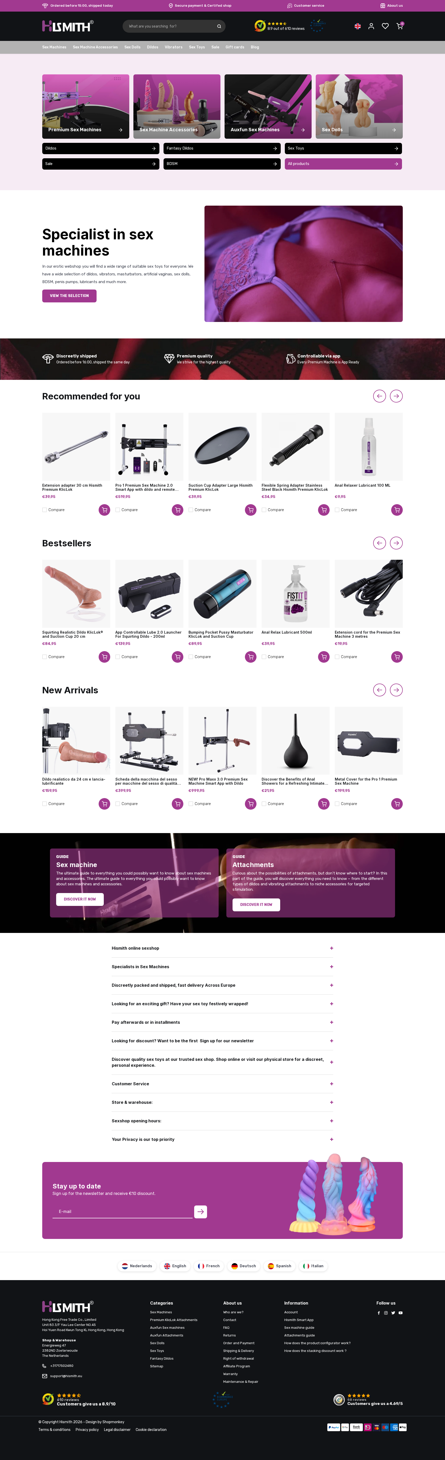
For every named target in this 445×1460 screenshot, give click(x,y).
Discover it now (80, 899)
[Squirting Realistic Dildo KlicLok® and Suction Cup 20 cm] (76, 594)
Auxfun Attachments (166, 1335)
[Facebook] (378, 1313)
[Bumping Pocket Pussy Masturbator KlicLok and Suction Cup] (222, 594)
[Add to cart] (104, 510)
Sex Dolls (132, 47)
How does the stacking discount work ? (315, 1351)
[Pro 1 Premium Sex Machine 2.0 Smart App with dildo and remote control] (149, 447)
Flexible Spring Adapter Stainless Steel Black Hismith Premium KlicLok (295, 487)
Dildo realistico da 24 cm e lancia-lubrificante (73, 781)
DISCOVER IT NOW (256, 905)
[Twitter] (393, 1313)
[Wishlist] (385, 26)
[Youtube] (400, 1313)
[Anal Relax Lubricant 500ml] (296, 594)
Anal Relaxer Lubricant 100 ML (362, 485)
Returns (229, 1335)
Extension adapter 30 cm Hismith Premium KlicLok (72, 487)
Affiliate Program (236, 1366)
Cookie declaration (151, 1430)
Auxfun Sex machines (167, 1328)
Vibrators (174, 47)
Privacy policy (87, 1430)
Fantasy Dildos (180, 148)
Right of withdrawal (238, 1358)
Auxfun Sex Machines (255, 130)
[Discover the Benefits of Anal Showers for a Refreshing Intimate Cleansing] (296, 741)
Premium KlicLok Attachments (174, 1320)
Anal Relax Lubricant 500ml (287, 632)
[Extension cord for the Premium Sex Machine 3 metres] (369, 594)
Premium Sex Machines (74, 130)
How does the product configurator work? (317, 1343)
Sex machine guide (299, 1328)
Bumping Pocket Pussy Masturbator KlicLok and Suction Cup (221, 634)
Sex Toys (197, 47)
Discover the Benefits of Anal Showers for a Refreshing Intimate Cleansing (293, 781)
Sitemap (156, 1366)
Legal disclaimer (117, 1430)
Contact (229, 1320)
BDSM (172, 163)
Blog (255, 47)
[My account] (371, 26)
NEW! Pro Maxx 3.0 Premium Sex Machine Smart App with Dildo (218, 781)
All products (298, 163)
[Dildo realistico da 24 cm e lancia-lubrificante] (76, 741)
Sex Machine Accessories (95, 47)
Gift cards (235, 47)
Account (291, 1312)
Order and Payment (238, 1343)
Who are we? (233, 1312)
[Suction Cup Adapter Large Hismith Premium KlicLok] (222, 447)
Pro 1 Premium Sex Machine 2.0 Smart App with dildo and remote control (145, 487)
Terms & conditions (54, 1430)
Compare (56, 510)
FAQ (226, 1328)
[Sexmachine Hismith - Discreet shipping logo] (68, 30)
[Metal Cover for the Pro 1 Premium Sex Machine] (369, 741)
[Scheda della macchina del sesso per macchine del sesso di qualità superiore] (149, 741)
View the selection (69, 296)
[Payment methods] (333, 1427)
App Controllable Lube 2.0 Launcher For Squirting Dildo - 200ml (148, 634)
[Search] (219, 26)
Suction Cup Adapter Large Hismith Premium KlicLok (221, 487)
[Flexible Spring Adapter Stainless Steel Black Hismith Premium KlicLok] (296, 447)
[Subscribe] (200, 1211)
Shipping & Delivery (238, 1351)
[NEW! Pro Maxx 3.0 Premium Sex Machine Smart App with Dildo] (222, 741)
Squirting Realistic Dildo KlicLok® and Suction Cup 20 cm (72, 634)
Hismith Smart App (299, 1320)
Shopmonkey (113, 1422)
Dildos (152, 47)
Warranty (230, 1374)
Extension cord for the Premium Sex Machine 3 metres (367, 634)
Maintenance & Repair (240, 1382)
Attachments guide (299, 1335)
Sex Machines (54, 47)
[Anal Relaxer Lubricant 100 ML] (369, 447)
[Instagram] (386, 1313)
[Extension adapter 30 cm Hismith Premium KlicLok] (76, 447)
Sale (215, 47)
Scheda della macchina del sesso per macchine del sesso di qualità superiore (146, 781)
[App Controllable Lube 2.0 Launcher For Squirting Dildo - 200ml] (149, 594)
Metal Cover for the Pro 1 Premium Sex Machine (366, 781)
